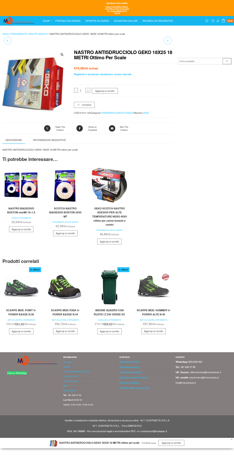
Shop (46, 20)
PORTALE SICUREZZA (68, 20)
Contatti (67, 366)
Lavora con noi (70, 376)
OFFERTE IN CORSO (97, 20)
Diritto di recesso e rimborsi (133, 377)
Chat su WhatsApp (17, 373)
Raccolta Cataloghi (129, 382)
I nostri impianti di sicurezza (76, 371)
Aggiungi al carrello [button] (21, 229)
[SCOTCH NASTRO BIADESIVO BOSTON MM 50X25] (168, 40)
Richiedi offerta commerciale (134, 388)
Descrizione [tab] (14, 140)
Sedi (65, 385)
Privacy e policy (70, 380)
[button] (62, 55)
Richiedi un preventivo (157, 20)
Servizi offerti (69, 390)
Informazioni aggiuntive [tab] (49, 140)
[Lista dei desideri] (213, 20)
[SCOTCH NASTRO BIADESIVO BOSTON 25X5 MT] (8, 40)
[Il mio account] (218, 20)
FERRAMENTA (19, 33)
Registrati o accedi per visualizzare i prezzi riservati (102, 74)
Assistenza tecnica (129, 367)
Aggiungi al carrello (104, 90)
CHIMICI (14, 218)
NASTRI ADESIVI (38, 33)
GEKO (146, 112)
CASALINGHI (103, 320)
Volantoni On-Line (126, 20)
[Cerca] (207, 20)
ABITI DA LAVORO (14, 320)
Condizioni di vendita (130, 372)
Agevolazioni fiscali (129, 361)
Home (5, 33)
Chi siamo (68, 361)
